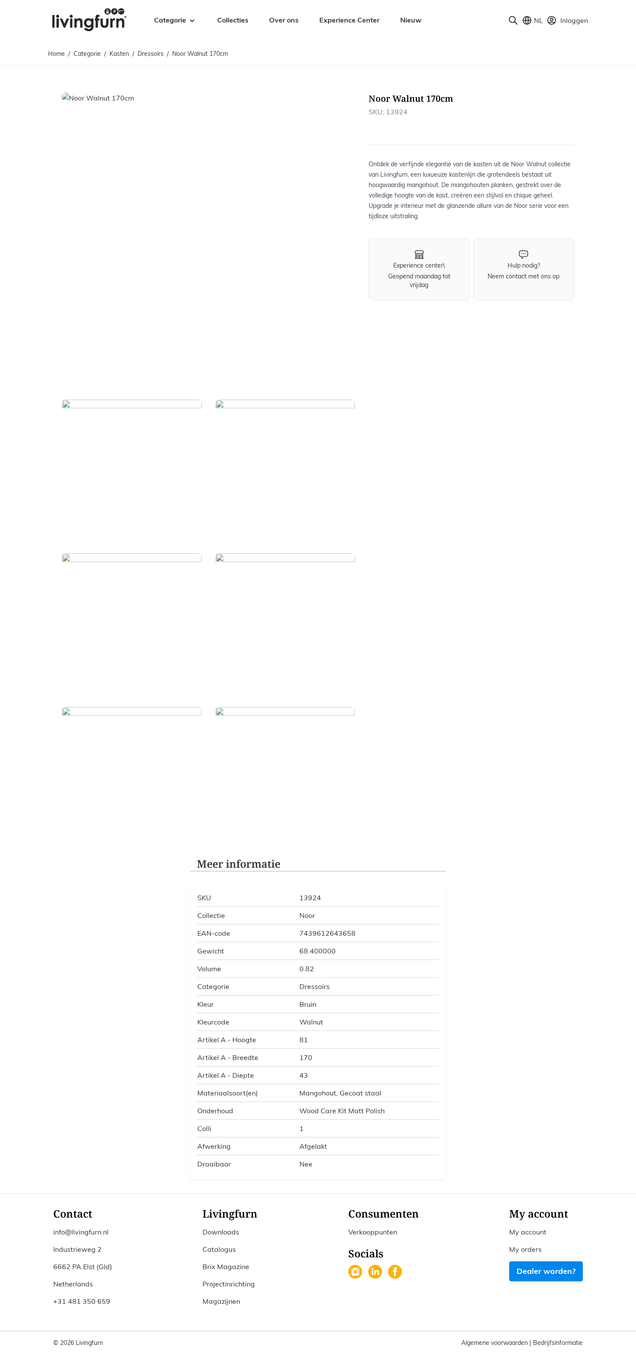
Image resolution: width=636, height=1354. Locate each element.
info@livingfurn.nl (81, 1232)
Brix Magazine (225, 1266)
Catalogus (219, 1249)
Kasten (119, 54)
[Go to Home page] (89, 19)
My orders (525, 1249)
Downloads (220, 1232)
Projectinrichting (228, 1284)
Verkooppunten (372, 1232)
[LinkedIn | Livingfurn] (376, 1272)
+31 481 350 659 (81, 1301)
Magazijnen (221, 1301)
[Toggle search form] (513, 20)
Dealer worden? (546, 1271)
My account (527, 1232)
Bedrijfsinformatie (558, 1343)
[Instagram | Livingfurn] (356, 1272)
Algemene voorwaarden (495, 1343)
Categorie (87, 54)
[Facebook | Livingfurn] (396, 1272)
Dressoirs (151, 54)
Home (56, 54)
